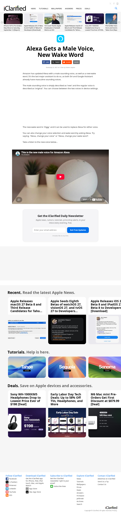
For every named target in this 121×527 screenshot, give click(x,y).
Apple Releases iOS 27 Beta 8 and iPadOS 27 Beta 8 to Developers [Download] (33, 28)
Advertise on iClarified (106, 479)
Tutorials (80, 481)
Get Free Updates (78, 230)
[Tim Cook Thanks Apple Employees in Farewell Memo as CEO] (53, 23)
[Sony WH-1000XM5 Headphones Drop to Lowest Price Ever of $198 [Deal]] (94, 23)
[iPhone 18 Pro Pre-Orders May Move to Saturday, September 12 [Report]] (13, 23)
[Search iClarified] (116, 8)
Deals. (13, 385)
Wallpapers (81, 484)
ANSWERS (69, 8)
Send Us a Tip (103, 481)
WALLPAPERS (56, 8)
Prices (79, 487)
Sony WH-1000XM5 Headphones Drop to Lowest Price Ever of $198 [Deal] (94, 29)
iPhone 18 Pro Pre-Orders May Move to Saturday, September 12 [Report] (13, 28)
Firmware (80, 496)
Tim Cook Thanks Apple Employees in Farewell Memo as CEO (52, 28)
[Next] (119, 22)
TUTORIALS (43, 8)
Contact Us (102, 484)
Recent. (15, 292)
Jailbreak (80, 498)
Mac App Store (35, 492)
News (79, 479)
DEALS (87, 8)
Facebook (13, 479)
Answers (80, 493)
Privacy (114, 511)
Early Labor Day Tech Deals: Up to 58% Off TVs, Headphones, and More (67, 399)
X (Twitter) (13, 482)
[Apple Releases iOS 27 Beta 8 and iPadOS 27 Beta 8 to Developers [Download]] (33, 23)
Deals (79, 490)
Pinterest (12, 485)
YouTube (12, 492)
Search (79, 504)
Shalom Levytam (70, 67)
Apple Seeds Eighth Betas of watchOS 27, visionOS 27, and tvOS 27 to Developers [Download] (66, 307)
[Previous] (2, 22)
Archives (80, 501)
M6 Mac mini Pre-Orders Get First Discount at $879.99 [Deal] (105, 399)
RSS (10, 495)
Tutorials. (16, 352)
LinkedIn (12, 488)
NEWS (33, 8)
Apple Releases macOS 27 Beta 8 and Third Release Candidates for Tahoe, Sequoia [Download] (73, 29)
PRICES (79, 8)
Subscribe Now (60, 486)
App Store (33, 488)
